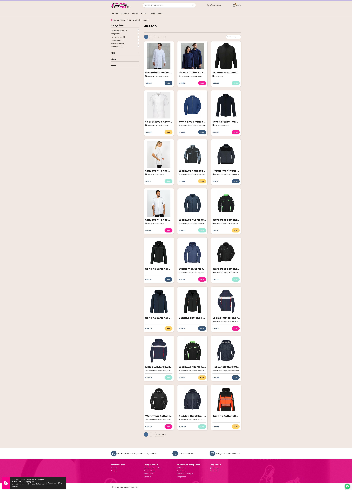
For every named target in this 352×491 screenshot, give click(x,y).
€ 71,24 (148, 230)
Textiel (129, 20)
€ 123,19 (215, 427)
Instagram (216, 468)
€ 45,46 (182, 132)
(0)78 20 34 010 (215, 5)
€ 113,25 (148, 427)
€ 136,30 (182, 427)
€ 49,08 (215, 132)
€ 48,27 (148, 132)
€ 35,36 (215, 83)
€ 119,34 (215, 377)
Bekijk (168, 83)
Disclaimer (147, 477)
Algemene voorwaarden (152, 468)
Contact (114, 468)
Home (123, 20)
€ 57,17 (148, 181)
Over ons (114, 471)
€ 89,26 (148, 328)
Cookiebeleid (148, 474)
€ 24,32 (148, 83)
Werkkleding (137, 20)
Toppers (144, 13)
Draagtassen (181, 477)
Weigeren (61, 483)
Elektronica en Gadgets (185, 474)
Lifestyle (135, 13)
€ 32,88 (182, 83)
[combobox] (167, 5)
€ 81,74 (215, 230)
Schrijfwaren (181, 471)
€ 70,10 (182, 181)
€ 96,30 (182, 377)
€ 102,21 (215, 328)
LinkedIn (215, 471)
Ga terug (115, 20)
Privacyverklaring (149, 471)
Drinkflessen (181, 468)
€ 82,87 (148, 279)
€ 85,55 (182, 230)
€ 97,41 (182, 279)
